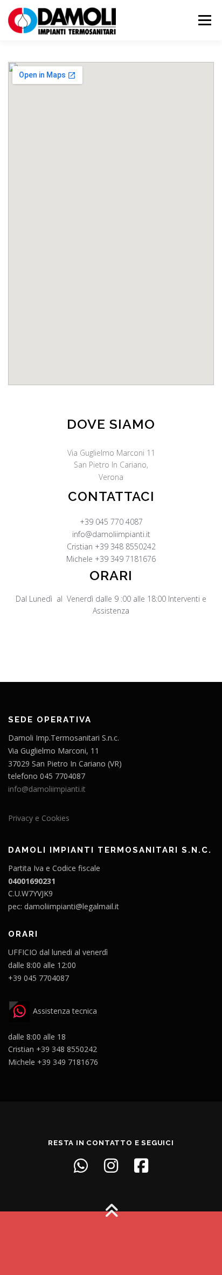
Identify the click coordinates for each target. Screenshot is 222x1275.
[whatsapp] (81, 1166)
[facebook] (141, 1166)
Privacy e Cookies (39, 818)
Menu (204, 20)
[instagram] (111, 1166)
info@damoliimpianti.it (47, 789)
